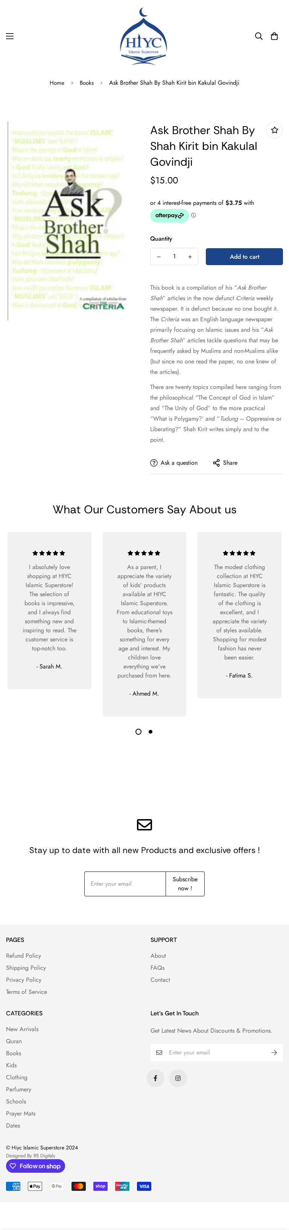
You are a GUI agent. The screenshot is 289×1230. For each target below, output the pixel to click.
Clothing (16, 1077)
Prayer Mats (20, 1113)
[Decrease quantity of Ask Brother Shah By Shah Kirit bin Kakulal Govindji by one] (159, 257)
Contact (160, 979)
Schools (16, 1101)
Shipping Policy (26, 967)
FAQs (157, 967)
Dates (13, 1125)
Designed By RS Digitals (30, 1155)
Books (87, 83)
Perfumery (18, 1089)
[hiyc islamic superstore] (144, 36)
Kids (11, 1065)
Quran (14, 1041)
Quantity (161, 238)
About (158, 955)
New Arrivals (22, 1029)
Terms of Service (26, 991)
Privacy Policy (23, 979)
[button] (274, 36)
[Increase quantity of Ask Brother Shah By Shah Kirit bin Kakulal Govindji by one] (190, 257)
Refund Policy (23, 955)
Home (57, 83)
